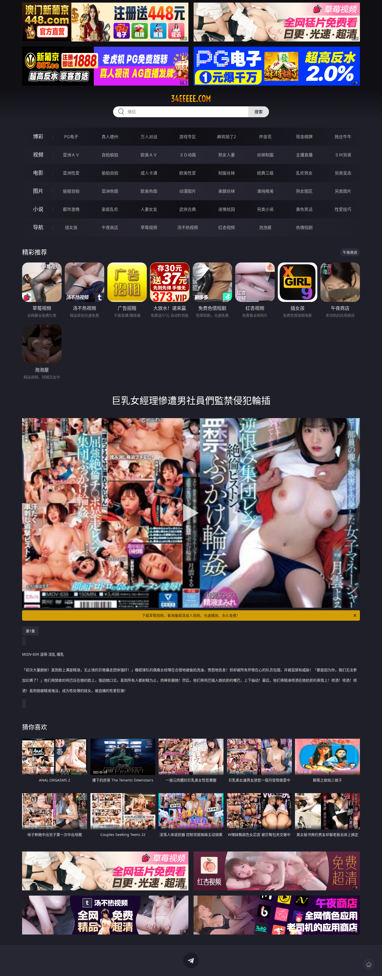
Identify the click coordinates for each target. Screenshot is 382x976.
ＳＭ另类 (343, 155)
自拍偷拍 (110, 155)
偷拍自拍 (110, 173)
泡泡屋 (265, 227)
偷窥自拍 (71, 191)
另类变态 (343, 173)
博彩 (38, 136)
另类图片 (343, 191)
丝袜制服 (265, 155)
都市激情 (71, 209)
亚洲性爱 (71, 173)
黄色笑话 (304, 209)
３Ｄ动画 (187, 155)
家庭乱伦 (110, 209)
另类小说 (265, 209)
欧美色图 (149, 191)
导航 (38, 227)
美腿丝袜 (226, 191)
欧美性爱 (187, 173)
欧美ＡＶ (149, 155)
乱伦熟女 (304, 173)
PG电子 (71, 137)
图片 (38, 191)
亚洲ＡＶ (71, 155)
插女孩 (71, 227)
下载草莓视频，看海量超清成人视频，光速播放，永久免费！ (191, 615)
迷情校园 (226, 209)
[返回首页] (369, 964)
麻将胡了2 (226, 137)
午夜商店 (110, 227)
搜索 (258, 112)
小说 (38, 209)
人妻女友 (149, 209)
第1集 (30, 630)
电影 (38, 172)
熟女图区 (304, 191)
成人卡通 (149, 173)
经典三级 (265, 173)
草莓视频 (149, 227)
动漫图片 (187, 191)
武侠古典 (187, 209)
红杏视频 (226, 227)
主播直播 (304, 155)
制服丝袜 (226, 173)
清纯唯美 (265, 191)
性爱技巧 (343, 209)
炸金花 (265, 137)
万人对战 (149, 137)
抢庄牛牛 (343, 137)
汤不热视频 (187, 227)
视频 (38, 154)
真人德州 (110, 137)
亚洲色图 (110, 191)
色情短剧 (304, 227)
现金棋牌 (304, 137)
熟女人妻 (226, 155)
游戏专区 (187, 137)
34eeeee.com (191, 98)
